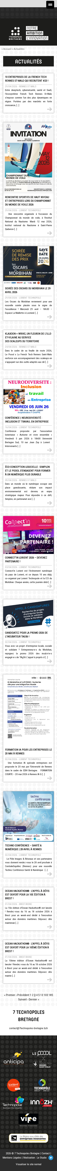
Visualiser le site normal (28, 1164)
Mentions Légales (12, 1157)
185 (51, 995)
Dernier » (34, 999)
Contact (46, 1153)
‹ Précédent (22, 995)
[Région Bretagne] (28, 1138)
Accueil (7, 49)
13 (41, 995)
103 (46, 995)
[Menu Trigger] (50, 5)
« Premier (9, 995)
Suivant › (23, 999)
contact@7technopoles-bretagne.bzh (28, 1028)
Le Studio (42, 1157)
